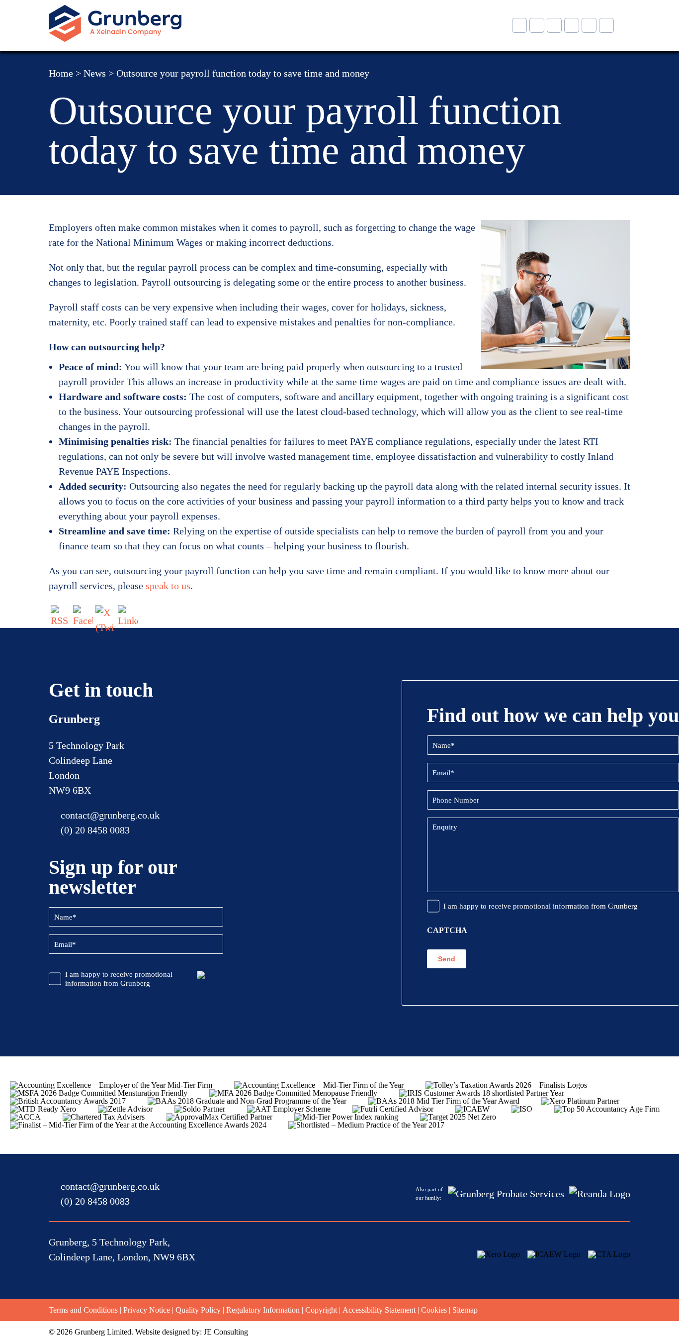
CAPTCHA (447, 930)
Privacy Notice (146, 1310)
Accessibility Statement (379, 1310)
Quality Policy (198, 1310)
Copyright (321, 1310)
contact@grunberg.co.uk (110, 815)
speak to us (168, 585)
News (95, 73)
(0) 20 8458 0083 (95, 830)
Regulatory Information (263, 1310)
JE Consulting (226, 1332)
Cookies (434, 1310)
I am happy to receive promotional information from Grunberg (118, 978)
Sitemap (465, 1310)
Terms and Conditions (83, 1310)
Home (61, 73)
